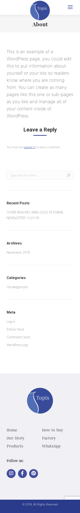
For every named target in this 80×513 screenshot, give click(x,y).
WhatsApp (51, 445)
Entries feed (15, 329)
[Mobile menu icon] (70, 7)
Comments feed (18, 337)
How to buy (52, 429)
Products (15, 445)
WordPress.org (17, 345)
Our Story (15, 437)
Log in (11, 321)
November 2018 (18, 252)
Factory (49, 437)
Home (12, 429)
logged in (29, 147)
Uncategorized (17, 287)
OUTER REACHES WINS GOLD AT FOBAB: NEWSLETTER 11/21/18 (35, 215)
